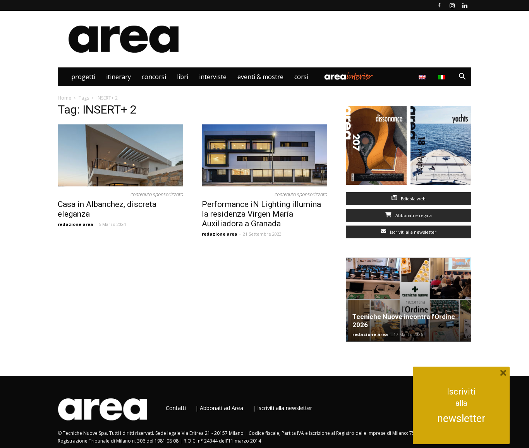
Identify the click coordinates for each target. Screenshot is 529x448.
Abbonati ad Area (221, 408)
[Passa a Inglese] (423, 76)
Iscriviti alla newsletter (412, 232)
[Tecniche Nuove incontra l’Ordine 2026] (408, 299)
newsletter (461, 418)
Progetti (83, 76)
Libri (182, 76)
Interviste (213, 76)
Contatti (176, 408)
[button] (462, 77)
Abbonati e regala (413, 215)
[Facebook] (439, 5)
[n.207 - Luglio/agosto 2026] (376, 147)
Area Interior (348, 76)
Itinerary (118, 76)
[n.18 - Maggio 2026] (440, 147)
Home (64, 98)
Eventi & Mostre (260, 76)
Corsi (301, 76)
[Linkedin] (465, 5)
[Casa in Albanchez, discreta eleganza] (120, 155)
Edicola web (413, 199)
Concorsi (154, 76)
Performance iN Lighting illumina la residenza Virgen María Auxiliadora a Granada (261, 214)
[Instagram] (452, 5)
